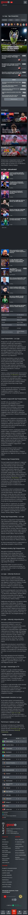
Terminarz (23, 19)
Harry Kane (6, 873)
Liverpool (18, 844)
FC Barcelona (14, 374)
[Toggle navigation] (25, 2)
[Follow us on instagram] (3, 831)
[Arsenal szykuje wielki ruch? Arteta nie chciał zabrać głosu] (5, 290)
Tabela (11, 19)
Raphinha (5, 880)
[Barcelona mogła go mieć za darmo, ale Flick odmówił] (5, 203)
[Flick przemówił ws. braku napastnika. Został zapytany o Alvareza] (5, 253)
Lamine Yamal (6, 886)
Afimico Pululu (7, 877)
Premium (25, 913)
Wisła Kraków (20, 853)
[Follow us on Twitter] (3, 828)
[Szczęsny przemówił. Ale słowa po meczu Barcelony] (5, 221)
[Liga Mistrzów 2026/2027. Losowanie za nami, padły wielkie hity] (5, 271)
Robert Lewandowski (9, 868)
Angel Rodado (7, 882)
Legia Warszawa (20, 855)
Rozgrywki (3, 913)
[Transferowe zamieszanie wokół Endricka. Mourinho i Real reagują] (5, 185)
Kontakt (4, 844)
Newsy (14, 913)
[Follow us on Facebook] (3, 826)
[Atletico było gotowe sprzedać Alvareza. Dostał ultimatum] (5, 308)
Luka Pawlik (23, 60)
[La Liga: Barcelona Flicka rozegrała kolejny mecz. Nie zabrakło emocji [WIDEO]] (5, 262)
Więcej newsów (14, 99)
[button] (2, 40)
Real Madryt (15, 477)
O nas (4, 839)
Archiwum (5, 862)
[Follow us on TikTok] (3, 833)
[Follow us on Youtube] (3, 823)
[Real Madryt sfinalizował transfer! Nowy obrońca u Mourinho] (5, 194)
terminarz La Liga (16, 728)
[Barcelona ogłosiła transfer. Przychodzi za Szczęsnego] (5, 299)
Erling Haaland (7, 870)
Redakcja (5, 842)
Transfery (8, 913)
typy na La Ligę (16, 712)
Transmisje (19, 913)
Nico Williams (6, 884)
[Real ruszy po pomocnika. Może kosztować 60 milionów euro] (5, 281)
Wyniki (17, 19)
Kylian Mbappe (7, 875)
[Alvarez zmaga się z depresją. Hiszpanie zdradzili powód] (5, 212)
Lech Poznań (19, 850)
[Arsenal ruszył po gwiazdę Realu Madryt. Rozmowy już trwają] (5, 175)
